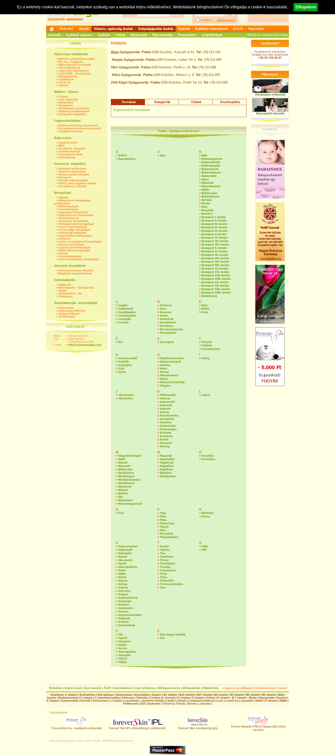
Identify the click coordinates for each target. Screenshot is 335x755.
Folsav (210, 697)
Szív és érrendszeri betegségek (79, 259)
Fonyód (207, 342)
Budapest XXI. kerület (215, 285)
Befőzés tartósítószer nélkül (77, 58)
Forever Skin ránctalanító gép (198, 728)
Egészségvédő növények (75, 64)
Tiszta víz (65, 82)
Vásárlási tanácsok (71, 131)
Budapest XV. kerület (215, 268)
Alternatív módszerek (72, 168)
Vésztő (122, 658)
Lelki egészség (68, 99)
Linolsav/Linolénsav (202, 700)
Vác (120, 634)
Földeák (207, 345)
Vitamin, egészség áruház (113, 29)
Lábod (206, 394)
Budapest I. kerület (214, 217)
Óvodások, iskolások (72, 148)
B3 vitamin (237, 694)
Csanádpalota (127, 315)
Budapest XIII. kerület (215, 258)
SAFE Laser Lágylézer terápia (77, 183)
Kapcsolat (255, 29)
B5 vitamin (253, 694)
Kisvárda (165, 432)
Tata (162, 553)
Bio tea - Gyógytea (71, 61)
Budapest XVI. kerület (215, 271)
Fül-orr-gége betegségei (74, 229)
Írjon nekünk (92, 688)
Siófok (122, 577)
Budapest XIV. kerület (215, 261)
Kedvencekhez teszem (271, 688)
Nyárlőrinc (166, 469)
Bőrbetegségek (68, 206)
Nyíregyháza (168, 476)
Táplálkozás (66, 79)
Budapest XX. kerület (215, 282)
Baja (204, 155)
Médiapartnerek (169, 688)
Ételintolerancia (69, 218)
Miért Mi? (67, 29)
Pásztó (164, 526)
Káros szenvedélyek (71, 244)
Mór (120, 496)
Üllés (205, 546)
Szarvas (123, 587)
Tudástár (103, 35)
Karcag (164, 412)
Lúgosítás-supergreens (74, 70)
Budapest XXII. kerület (216, 289)
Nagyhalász (167, 459)
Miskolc (123, 489)
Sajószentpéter (128, 546)
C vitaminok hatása (107, 697)
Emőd (205, 308)
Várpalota (124, 641)
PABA (284, 700)
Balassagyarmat (212, 158)
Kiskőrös (165, 422)
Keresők (55, 35)
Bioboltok (55, 688)
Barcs (205, 179)
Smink (63, 290)
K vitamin (53, 700)
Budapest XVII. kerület (216, 275)
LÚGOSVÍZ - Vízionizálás (74, 73)
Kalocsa (165, 398)
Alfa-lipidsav (105, 694)
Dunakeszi (166, 325)
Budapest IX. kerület (215, 230)
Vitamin (63, 85)
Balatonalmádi (211, 162)
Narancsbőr (139, 35)
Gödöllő (123, 361)
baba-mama (66, 307)
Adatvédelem (122, 688)
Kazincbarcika (169, 415)
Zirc (162, 637)
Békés (205, 189)
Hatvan (164, 371)
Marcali (122, 462)
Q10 (142, 703)
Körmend (166, 442)
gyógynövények (69, 313)
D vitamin (184, 697)
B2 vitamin (221, 694)
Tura (163, 587)
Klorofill (85, 700)
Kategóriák (162, 102)
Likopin (182, 700)
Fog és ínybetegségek (73, 226)
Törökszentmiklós (171, 584)
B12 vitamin (187, 694)
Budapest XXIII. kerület (216, 292)
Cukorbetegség (68, 209)
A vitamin (71, 694)
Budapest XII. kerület (215, 254)
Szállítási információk (211, 29)
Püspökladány (169, 537)
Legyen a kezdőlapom (238, 688)
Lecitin (170, 700)
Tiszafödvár (167, 563)
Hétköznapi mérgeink (72, 232)
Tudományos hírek (71, 154)
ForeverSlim (187, 35)
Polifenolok (130, 703)
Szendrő (123, 604)
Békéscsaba (209, 193)
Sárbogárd (125, 553)
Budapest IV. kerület (214, 227)
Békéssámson (211, 196)
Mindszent (125, 486)
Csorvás (123, 322)
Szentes (123, 611)
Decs (163, 308)
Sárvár (122, 563)
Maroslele (124, 465)
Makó (121, 459)
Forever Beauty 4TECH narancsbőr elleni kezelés (258, 728)
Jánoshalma (126, 394)
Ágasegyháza (127, 158)
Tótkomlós (167, 580)
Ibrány (206, 358)
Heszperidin (267, 697)
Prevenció (65, 177)
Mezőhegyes (126, 476)
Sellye (122, 570)
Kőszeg (165, 446)
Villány (122, 661)
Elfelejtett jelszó (226, 20)
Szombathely (126, 625)
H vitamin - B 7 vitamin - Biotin (237, 697)
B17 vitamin (204, 694)
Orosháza (208, 455)
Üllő (204, 549)
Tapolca (165, 549)
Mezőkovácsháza (129, 479)
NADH (259, 700)
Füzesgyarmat (211, 348)
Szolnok (123, 621)
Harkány (165, 365)
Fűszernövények (69, 67)
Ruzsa (206, 516)
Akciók (84, 29)
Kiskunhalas (168, 425)
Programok (66, 105)
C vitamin (86, 697)
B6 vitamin (269, 694)
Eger (204, 305)
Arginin (156, 694)
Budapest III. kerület (214, 223)
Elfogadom (306, 7)
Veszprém (124, 655)
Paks (163, 512)
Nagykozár (167, 462)
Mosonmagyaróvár (130, 503)
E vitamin (198, 697)
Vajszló (122, 637)
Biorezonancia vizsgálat (74, 174)
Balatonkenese (211, 172)
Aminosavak (124, 694)
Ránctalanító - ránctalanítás (76, 287)
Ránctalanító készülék (270, 113)
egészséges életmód (72, 310)
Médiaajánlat (191, 688)
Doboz (164, 315)
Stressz (63, 253)
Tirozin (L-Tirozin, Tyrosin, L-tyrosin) (186, 703)
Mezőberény (126, 472)
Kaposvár (166, 405)
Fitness (63, 96)
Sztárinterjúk (67, 316)
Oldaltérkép (210, 688)
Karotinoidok (69, 700)
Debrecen (166, 305)
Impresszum (73, 688)
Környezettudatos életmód (76, 270)
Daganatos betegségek (73, 212)
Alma (115, 52)
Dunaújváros (168, 332)
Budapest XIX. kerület (215, 265)
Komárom (166, 436)
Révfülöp (207, 512)
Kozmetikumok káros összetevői (80, 128)
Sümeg (122, 584)
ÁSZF (107, 688)
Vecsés (122, 648)
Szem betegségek (70, 256)
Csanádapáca (127, 312)
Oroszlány (208, 459)
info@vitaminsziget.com (85, 345)
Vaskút (122, 644)
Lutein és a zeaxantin (239, 700)
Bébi (61, 145)
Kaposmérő (167, 401)
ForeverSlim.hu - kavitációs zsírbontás (77, 728)
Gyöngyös (125, 365)
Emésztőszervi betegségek (76, 215)
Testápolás (66, 296)
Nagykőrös (167, 465)
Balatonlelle (209, 175)
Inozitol (281, 697)
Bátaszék (207, 182)
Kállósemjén (168, 394)
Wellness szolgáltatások (74, 111)
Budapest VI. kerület (215, 237)
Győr (121, 368)
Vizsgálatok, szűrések (73, 186)
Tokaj (163, 573)
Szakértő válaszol (79, 35)
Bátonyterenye (211, 186)
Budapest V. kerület (214, 234)
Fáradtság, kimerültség (73, 220)
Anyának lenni (68, 142)
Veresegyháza (127, 651)
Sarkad (122, 556)
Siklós (122, 573)
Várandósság (67, 157)
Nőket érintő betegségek (74, 250)
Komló (164, 439)
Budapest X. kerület (214, 247)
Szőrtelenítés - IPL (70, 293)
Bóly (204, 206)
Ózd (121, 512)
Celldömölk (125, 308)
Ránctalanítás (163, 35)
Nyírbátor (166, 472)
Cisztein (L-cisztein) (163, 697)
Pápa (163, 519)
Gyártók (184, 29)
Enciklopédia (230, 102)
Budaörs (207, 213)
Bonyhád (207, 210)
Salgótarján (125, 549)
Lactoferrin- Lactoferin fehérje (144, 700)
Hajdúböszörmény (172, 358)
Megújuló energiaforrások (75, 273)
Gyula (122, 371)
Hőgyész (165, 385)
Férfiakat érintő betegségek (76, 223)
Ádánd (122, 155)
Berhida (207, 199)
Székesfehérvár (128, 597)
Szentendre (125, 608)
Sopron (123, 580)
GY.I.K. (238, 29)
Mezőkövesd (126, 483)
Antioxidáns (142, 694)
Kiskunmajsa (168, 429)
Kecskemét (167, 418)
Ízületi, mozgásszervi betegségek (80, 241)
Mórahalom (125, 500)
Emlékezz (207, 20)
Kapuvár (165, 408)
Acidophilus (87, 694)
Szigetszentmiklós (130, 614)
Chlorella (141, 697)
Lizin (220, 700)
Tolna (163, 577)
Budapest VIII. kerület (215, 244)
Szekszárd (124, 601)
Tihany (164, 560)
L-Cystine (116, 700)
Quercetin (154, 703)
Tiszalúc (165, 566)
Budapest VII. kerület (215, 241)
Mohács (123, 493)
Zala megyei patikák (172, 634)
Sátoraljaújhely (127, 566)
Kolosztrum (100, 700)
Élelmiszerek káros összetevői (78, 125)
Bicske (206, 203)
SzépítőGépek (211, 35)
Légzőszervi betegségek (74, 247)
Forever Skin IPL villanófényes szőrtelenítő (137, 728)
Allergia (63, 197)
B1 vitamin (170, 694)
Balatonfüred (210, 169)
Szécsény (124, 590)
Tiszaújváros (168, 570)
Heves (164, 378)
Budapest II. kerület (214, 220)
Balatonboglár (211, 165)
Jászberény (125, 398)
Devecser (166, 312)
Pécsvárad (166, 533)
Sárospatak (125, 560)
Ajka (163, 155)
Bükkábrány (209, 295)
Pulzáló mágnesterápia (73, 180)
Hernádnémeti (169, 375)
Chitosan (128, 697)
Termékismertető (69, 151)
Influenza (65, 238)
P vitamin (271, 700)
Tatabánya (166, 556)
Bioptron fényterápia (72, 171)
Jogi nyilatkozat (145, 688)
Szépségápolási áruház (155, 29)
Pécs (163, 530)
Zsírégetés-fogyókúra (72, 114)
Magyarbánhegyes (130, 455)
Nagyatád (166, 455)
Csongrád (124, 318)
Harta (163, 368)
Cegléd (122, 305)
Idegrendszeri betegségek (75, 235)
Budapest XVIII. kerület (216, 278)
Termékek (128, 102)
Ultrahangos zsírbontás (74, 108)
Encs (205, 312)
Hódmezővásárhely (172, 382)
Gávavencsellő (127, 358)
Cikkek (120, 35)
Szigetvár (124, 618)
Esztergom (167, 342)
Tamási (164, 546)
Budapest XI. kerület (215, 251)
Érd (120, 342)
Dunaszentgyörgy (171, 329)
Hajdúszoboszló (170, 361)
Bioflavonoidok (68, 697)
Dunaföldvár (168, 322)
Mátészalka (125, 469)
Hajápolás (65, 284)
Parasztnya (167, 523)
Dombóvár (166, 318)
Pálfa (163, 516)
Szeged (123, 594)
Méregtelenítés (68, 76)
